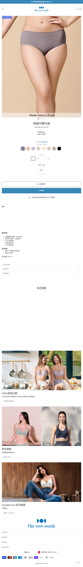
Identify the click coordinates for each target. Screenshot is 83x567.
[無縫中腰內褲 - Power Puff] (13, 222)
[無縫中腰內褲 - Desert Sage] (10, 222)
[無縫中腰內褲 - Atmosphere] (15, 222)
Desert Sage (38, 148)
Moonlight (54, 148)
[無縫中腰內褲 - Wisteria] (8, 222)
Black (59, 148)
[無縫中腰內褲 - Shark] (3, 222)
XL (48, 158)
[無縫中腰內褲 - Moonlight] (18, 222)
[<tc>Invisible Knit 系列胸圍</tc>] (41, 482)
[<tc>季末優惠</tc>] (41, 426)
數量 (41, 170)
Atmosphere (49, 148)
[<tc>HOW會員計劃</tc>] (41, 370)
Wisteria (33, 148)
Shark (23, 148)
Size (41, 154)
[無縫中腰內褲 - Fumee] (5, 222)
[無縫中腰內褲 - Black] (20, 222)
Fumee (28, 148)
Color (42, 144)
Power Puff (44, 148)
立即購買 (41, 190)
